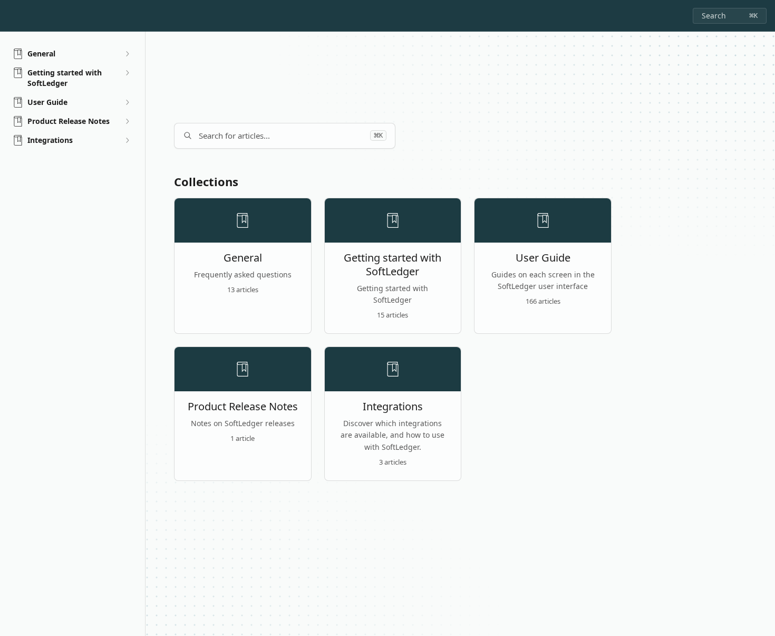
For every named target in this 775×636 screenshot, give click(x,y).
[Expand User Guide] (127, 102)
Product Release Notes (243, 406)
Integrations (393, 406)
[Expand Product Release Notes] (127, 121)
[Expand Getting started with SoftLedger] (127, 72)
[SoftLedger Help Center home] (10, 15)
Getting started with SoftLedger (392, 264)
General (243, 258)
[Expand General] (127, 53)
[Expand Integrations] (127, 140)
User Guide (543, 258)
